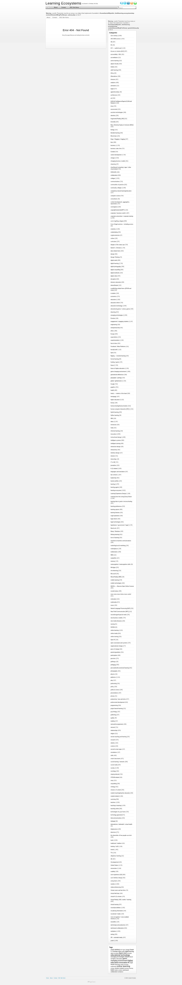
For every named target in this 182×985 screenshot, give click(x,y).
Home (47, 978)
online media (114, 633)
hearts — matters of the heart (119, 393)
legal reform (114, 519)
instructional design (116, 437)
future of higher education (118, 368)
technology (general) (116, 815)
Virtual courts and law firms (118, 890)
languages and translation (118, 471)
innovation (113, 434)
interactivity (114, 449)
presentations (114, 693)
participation (114, 655)
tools (112, 840)
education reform (115, 302)
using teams (114, 881)
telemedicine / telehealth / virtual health (121, 824)
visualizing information (117, 910)
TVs (112, 852)
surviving (113, 799)
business (113, 145)
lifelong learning (115, 534)
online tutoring (114, 636)
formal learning (115, 359)
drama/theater (114, 285)
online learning (114, 630)
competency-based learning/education (121, 191)
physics (113, 674)
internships (114, 459)
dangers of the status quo (118, 244)
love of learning (115, 537)
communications (115, 181)
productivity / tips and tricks (118, 699)
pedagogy (113, 664)
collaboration (114, 175)
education (113, 299)
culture (112, 238)
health (112, 390)
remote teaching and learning (118, 736)
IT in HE (113, 462)
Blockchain (114, 136)
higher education (115, 399)
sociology (113, 771)
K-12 (130, 962)
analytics (113, 82)
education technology (116, 305)
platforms (113, 677)
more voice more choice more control (121, 594)
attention (113, 115)
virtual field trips (115, 893)
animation (113, 85)
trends (112, 849)
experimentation (115, 340)
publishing (113, 714)
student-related (115, 796)
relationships (114, 730)
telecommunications (116, 818)
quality (112, 718)
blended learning (115, 133)
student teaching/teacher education (120, 793)
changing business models (118, 161)
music (112, 605)
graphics (113, 387)
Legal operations (115, 515)
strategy (113, 786)
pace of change (115, 649)
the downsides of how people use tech (121, 835)
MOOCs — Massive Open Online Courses (122, 586)
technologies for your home (118, 811)
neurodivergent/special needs (119, 614)
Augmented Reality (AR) (117, 118)
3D (111, 42)
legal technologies (115, 522)
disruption (113, 279)
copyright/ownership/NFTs (118, 210)
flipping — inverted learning (118, 356)
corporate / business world (118, 213)
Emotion (113, 318)
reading (113, 721)
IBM (112, 418)
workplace (113, 931)
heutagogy (113, 396)
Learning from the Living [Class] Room (121, 496)
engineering (114, 324)
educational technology (120, 955)
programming (114, 705)
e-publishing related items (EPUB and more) (121, 289)
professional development (118, 702)
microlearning (114, 570)
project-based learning (117, 708)
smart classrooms (115, 758)
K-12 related (114, 468)
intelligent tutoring (115, 443)
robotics (113, 743)
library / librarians (115, 531)
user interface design (116, 877)
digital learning (114, 263)
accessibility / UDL (116, 54)
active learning (115, 60)
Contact (63, 7)
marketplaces (114, 548)
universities (114, 868)
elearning (113, 312)
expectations (114, 337)
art (111, 98)
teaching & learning (116, 805)
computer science (115, 195)
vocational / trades (116, 914)
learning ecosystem (116, 490)
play (112, 680)
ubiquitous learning (116, 856)
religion (113, 733)
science (113, 746)
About (55, 7)
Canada (113, 151)
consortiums (114, 199)
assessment (114, 109)
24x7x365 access (115, 38)
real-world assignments (117, 724)
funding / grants (115, 362)
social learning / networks (118, 761)
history (112, 402)
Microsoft (113, 573)
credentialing (114, 232)
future (112, 365)
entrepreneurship (115, 327)
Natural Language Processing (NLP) (120, 608)
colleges (113, 178)
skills (112, 755)
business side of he (116, 148)
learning (113, 484)
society (113, 768)
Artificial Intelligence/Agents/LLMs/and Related (121, 102)
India (112, 428)
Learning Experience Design (118, 493)
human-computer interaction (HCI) (120, 409)
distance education (116, 282)
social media (114, 765)
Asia (112, 106)
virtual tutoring (114, 904)
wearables (113, 922)
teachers (113, 802)
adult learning (114, 70)
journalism (113, 465)
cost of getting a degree (117, 221)
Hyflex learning (115, 415)
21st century (114, 35)
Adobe (112, 67)
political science (115, 689)
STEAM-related (115, 777)
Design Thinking (115, 257)
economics (114, 296)
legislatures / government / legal (119, 525)
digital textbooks (115, 273)
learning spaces (115, 509)
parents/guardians (115, 652)
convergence (114, 207)
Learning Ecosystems (63, 3)
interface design (115, 453)
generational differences (117, 374)
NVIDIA (113, 627)
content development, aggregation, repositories (120, 202)
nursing (113, 624)
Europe (113, 334)
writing (112, 934)
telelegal (113, 821)
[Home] (49, 7)
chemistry (113, 164)
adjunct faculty (115, 63)
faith (112, 352)
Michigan (113, 567)
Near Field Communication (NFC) (120, 611)
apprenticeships (115, 92)
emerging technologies (117, 315)
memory (113, 561)
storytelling (114, 783)
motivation (113, 599)
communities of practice (117, 184)
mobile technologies (116, 583)
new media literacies (116, 621)
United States (114, 865)
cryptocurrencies (115, 235)
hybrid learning (115, 412)
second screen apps (116, 749)
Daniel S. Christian (116, 247)
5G (111, 45)
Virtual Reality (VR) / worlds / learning (121, 899)
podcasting (114, 683)
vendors (113, 884)
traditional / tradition (116, 843)
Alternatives (114, 76)
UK (111, 859)
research (113, 740)
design (112, 254)
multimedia (114, 602)
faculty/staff (114, 349)
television (113, 832)
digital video (114, 276)
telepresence (114, 829)
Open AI (113, 639)
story (112, 780)
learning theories (115, 512)
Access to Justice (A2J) (117, 51)
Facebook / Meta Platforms (118, 346)
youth (112, 940)
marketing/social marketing (118, 545)
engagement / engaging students (120, 321)
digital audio (114, 260)
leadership (113, 478)
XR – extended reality (116, 937)
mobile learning (115, 580)
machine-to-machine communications (121, 540)
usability (113, 871)
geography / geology (116, 377)
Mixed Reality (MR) (116, 577)
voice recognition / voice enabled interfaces (120, 917)
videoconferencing (116, 887)
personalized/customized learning (120, 668)
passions (113, 658)
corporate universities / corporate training (122, 216)
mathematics (114, 552)
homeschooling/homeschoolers (119, 406)
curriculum (113, 241)
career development (116, 154)
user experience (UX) (116, 874)
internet (113, 456)
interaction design (115, 446)
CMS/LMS (113, 172)
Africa (112, 73)
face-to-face (114, 343)
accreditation (114, 57)
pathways (113, 661)
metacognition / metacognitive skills (120, 564)
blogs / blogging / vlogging (118, 139)
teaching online (115, 808)
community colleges (116, 187)
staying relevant (115, 774)
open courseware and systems (119, 643)
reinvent (113, 727)
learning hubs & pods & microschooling (121, 501)
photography (114, 671)
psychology (114, 711)
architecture (114, 95)
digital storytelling (115, 269)
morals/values (114, 591)
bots (112, 142)
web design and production (118, 925)
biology (113, 129)
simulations (114, 752)
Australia (113, 121)
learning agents (115, 487)
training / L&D (114, 846)
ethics (112, 331)
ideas (112, 421)
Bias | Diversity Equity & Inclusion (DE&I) (122, 125)
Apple (112, 88)
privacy (113, 696)
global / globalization (116, 381)
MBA (112, 555)
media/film (113, 558)
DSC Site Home (74, 7)
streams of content (116, 790)
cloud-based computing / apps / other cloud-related (121, 168)
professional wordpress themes (91, 981)
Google (113, 384)
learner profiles (115, 481)
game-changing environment (118, 371)
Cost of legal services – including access (122, 224)
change (113, 158)
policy (112, 686)
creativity (113, 229)
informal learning (115, 431)
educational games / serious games (120, 309)
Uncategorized (114, 862)
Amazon (113, 79)
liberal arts (113, 528)
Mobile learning (115, 964)
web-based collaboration (117, 928)
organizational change (117, 646)
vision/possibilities (116, 907)
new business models (116, 617)
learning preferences (116, 506)
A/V (121, 949)
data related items (115, 251)
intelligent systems (116, 440)
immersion (113, 424)
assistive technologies (117, 112)
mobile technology (124, 964)
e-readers (113, 293)
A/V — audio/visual (116, 48)
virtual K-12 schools (116, 896)
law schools (114, 474)
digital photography (116, 266)
